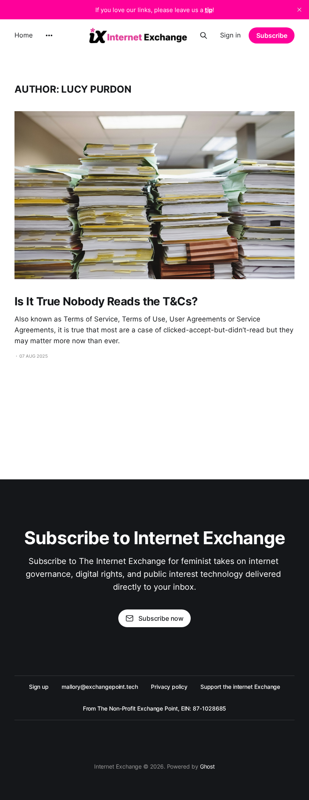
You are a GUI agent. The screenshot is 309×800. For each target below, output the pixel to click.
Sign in (230, 35)
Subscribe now (160, 618)
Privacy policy (169, 686)
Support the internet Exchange (240, 686)
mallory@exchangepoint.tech (100, 686)
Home (23, 35)
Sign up (39, 686)
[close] (299, 9)
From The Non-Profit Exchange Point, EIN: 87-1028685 (155, 708)
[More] (49, 35)
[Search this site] (204, 35)
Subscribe (271, 35)
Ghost (207, 766)
